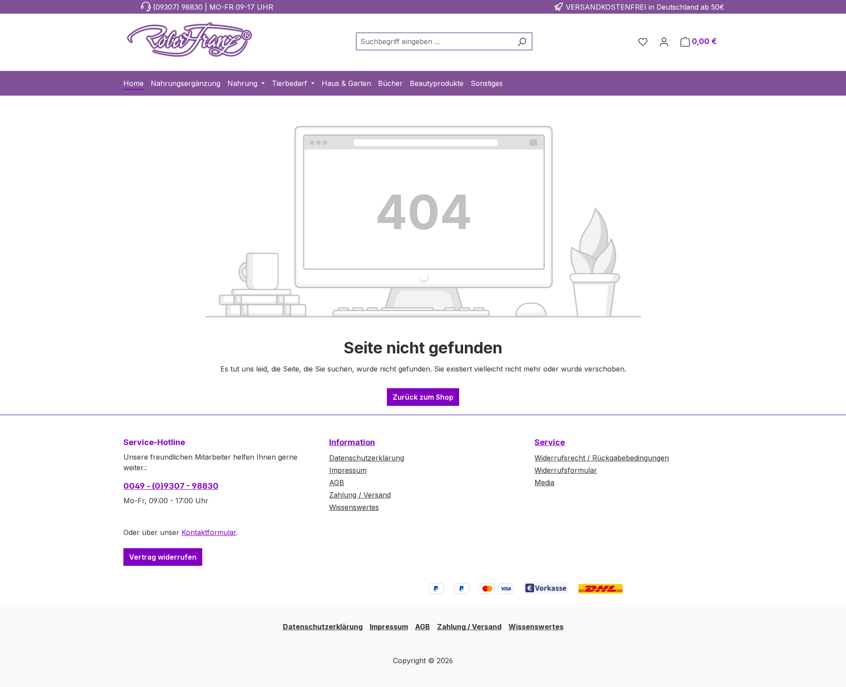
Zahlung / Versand (360, 494)
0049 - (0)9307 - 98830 (171, 485)
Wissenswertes (354, 507)
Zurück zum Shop (423, 397)
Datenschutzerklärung (366, 457)
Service (549, 442)
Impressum (348, 470)
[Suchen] (522, 41)
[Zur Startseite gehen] (189, 39)
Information (352, 442)
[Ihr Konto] (664, 41)
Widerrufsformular (565, 470)
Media (544, 482)
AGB (336, 482)
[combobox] (434, 41)
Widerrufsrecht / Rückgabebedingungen (601, 457)
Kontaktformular (209, 532)
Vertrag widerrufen (163, 557)
